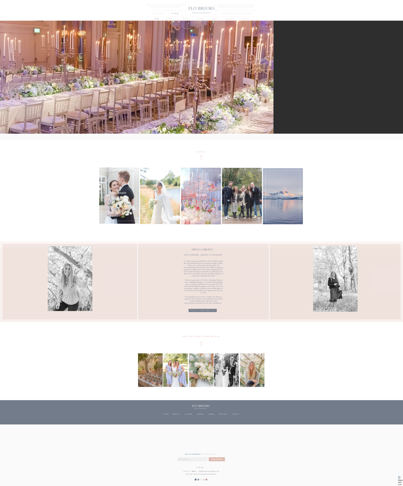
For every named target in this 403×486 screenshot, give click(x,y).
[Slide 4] (194, 128)
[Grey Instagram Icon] (177, 13)
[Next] (389, 77)
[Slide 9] (210, 128)
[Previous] (13, 77)
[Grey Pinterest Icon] (175, 13)
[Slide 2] (200, 128)
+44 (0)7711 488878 (189, 471)
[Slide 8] (204, 128)
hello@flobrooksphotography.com (209, 471)
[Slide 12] (208, 128)
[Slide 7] (206, 128)
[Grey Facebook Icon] (172, 13)
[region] (119, 196)
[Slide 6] (198, 128)
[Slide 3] (202, 128)
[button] (185, 19)
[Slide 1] (196, 128)
